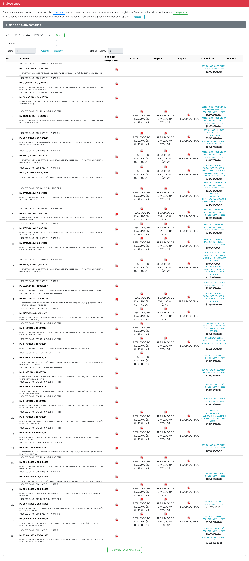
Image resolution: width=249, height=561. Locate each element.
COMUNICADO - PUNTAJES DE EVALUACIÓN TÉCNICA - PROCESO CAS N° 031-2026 (214, 120)
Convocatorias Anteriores (125, 549)
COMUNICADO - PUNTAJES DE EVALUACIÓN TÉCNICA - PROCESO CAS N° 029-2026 (214, 154)
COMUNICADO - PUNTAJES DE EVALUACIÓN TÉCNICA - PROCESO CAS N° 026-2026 (214, 212)
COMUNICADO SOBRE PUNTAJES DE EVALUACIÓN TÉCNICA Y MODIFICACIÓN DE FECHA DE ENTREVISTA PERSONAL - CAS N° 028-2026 (214, 171)
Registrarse (181, 12)
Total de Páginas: (97, 50)
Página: (10, 50)
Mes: (28, 35)
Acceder (60, 12)
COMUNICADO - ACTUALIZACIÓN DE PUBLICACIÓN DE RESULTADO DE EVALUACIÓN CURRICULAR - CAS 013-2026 (213, 416)
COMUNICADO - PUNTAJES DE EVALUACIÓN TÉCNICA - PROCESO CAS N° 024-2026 (214, 242)
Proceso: (11, 43)
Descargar (138, 17)
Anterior (44, 50)
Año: (8, 35)
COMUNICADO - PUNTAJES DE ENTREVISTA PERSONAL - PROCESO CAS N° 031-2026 (214, 109)
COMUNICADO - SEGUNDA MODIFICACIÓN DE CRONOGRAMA (214, 132)
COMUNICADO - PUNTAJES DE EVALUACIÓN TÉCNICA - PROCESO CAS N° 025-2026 (214, 227)
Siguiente (59, 50)
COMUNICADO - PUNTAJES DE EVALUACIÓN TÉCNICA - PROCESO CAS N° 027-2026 (214, 185)
